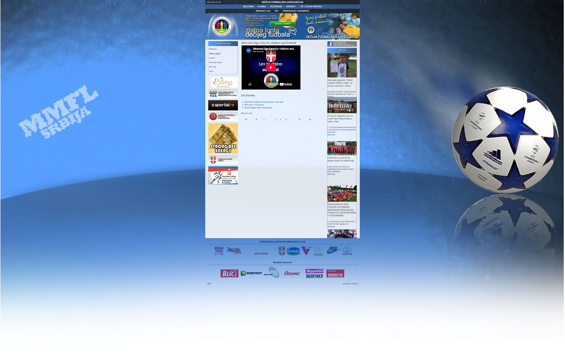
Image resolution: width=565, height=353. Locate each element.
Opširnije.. (331, 134)
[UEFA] (223, 121)
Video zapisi (214, 53)
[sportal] (223, 110)
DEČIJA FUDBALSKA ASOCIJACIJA (282, 2)
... (270, 119)
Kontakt (290, 6)
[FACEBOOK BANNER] (342, 46)
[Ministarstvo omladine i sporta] (223, 184)
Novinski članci (215, 62)
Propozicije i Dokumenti (296, 11)
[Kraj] (310, 119)
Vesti (211, 71)
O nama (262, 6)
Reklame (213, 49)
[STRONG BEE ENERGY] (223, 153)
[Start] (246, 119)
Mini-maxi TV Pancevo (254, 105)
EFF (277, 11)
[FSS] (223, 164)
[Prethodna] (256, 119)
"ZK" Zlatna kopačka (311, 6)
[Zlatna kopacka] (271, 39)
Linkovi (212, 58)
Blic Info (212, 67)
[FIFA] (223, 98)
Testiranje (276, 6)
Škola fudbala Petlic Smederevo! (258, 108)
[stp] (223, 87)
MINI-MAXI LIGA (263, 11)
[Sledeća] (300, 119)
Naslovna (248, 6)
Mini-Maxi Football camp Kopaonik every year (263, 102)
